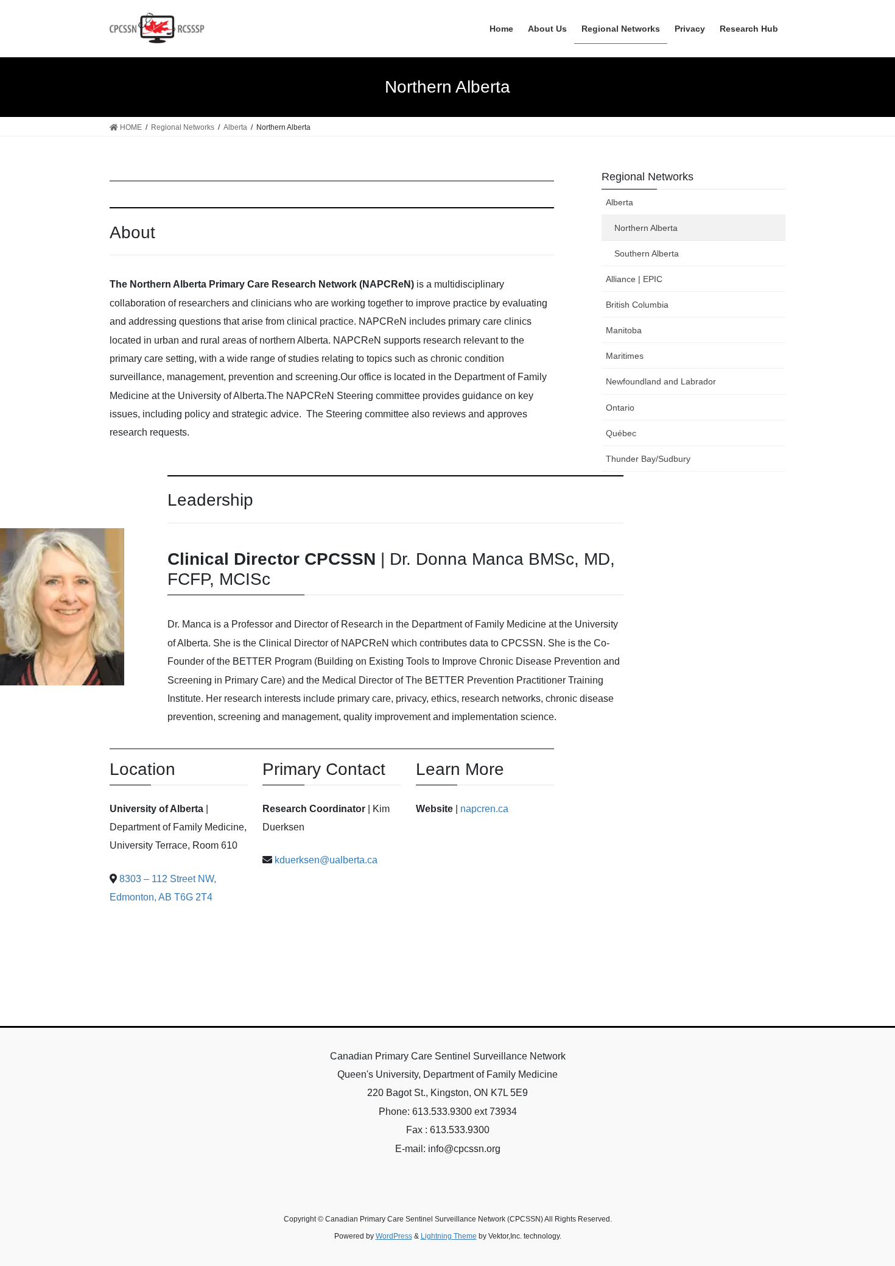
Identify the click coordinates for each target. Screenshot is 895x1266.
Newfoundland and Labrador (661, 381)
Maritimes (625, 356)
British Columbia (637, 304)
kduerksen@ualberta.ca (326, 860)
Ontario (620, 407)
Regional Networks (647, 177)
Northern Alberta (646, 228)
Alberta (619, 202)
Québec (621, 433)
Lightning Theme (449, 1236)
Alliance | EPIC (634, 279)
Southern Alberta (646, 253)
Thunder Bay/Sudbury (648, 459)
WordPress (394, 1236)
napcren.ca (484, 809)
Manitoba (624, 330)
